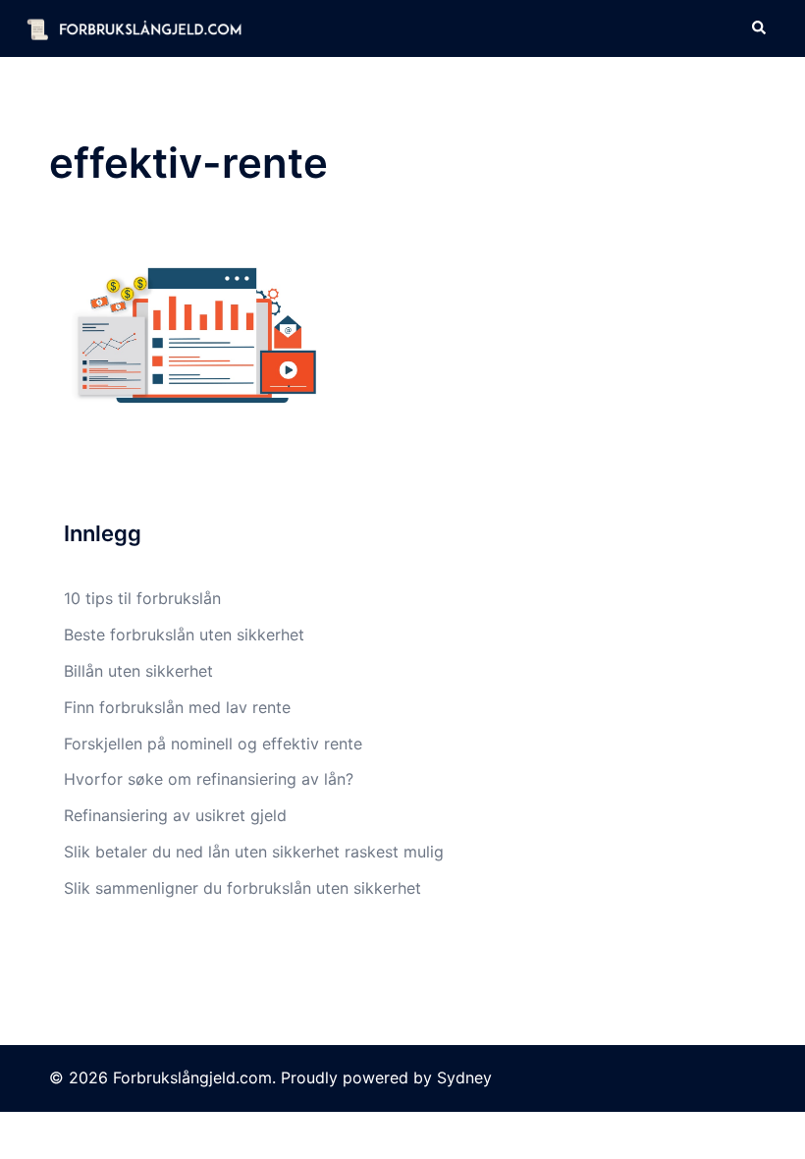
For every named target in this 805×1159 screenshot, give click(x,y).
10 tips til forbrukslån (142, 598)
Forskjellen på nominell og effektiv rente (213, 743)
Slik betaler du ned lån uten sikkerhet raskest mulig (254, 851)
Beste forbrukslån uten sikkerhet (184, 634)
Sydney (464, 1077)
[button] (758, 28)
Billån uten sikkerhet (138, 671)
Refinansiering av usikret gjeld (175, 815)
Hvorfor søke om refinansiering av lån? (208, 779)
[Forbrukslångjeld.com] (134, 27)
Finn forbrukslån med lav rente (177, 707)
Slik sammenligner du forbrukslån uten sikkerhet (242, 888)
